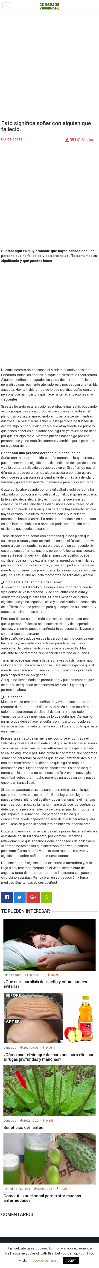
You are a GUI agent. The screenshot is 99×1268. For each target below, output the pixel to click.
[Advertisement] (49, 66)
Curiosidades (12, 139)
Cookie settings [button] (44, 1260)
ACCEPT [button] (70, 1260)
